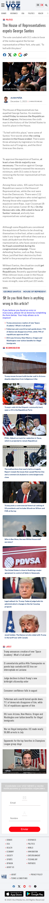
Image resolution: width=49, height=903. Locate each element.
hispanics (14, 14)
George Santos (12, 291)
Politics (9, 20)
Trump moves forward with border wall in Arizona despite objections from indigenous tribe (25, 377)
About (13, 875)
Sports (10, 860)
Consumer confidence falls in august (20, 691)
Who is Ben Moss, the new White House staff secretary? (23, 540)
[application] (24, 761)
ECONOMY (10, 852)
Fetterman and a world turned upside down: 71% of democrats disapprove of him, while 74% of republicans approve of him (26, 332)
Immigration (33, 852)
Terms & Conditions (19, 878)
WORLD (30, 848)
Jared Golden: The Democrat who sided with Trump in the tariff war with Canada (25, 636)
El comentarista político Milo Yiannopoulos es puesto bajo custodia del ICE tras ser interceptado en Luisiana (24, 667)
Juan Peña (16, 97)
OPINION (10, 864)
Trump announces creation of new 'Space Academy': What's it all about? (23, 324)
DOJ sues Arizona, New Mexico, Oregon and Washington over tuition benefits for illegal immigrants (24, 340)
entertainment (34, 856)
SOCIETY (10, 856)
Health (40, 14)
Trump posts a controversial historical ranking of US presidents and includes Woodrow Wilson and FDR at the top (25, 508)
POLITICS (31, 14)
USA (23, 14)
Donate (3, 14)
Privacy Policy (36, 875)
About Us (10, 867)
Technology (33, 860)
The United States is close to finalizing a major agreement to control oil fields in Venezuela (23, 571)
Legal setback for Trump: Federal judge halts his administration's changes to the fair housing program (24, 604)
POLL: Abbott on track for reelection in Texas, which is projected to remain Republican (23, 439)
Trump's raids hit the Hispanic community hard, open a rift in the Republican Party (24, 408)
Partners (32, 864)
